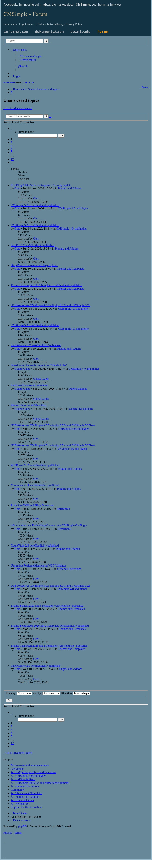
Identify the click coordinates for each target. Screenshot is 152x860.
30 (29, 82)
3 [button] (11, 145)
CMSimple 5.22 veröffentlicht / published (35, 325)
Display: (11, 693)
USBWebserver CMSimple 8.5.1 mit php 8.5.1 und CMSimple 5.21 (50, 585)
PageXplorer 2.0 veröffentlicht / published (35, 665)
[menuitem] (30, 56)
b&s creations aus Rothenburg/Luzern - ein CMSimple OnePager (49, 525)
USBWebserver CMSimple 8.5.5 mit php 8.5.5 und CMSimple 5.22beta (53, 425)
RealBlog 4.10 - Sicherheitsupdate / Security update (41, 185)
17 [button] (12, 159)
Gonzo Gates (22, 368)
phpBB (22, 826)
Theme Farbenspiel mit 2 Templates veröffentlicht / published (46, 285)
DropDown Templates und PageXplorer (34, 265)
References (63, 508)
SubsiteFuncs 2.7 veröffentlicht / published (36, 345)
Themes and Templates (70, 268)
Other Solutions (78, 388)
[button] (12, 128)
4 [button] (11, 149)
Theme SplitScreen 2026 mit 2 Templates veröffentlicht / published (50, 625)
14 (26, 82)
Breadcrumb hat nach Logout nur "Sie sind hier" (39, 365)
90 (33, 82)
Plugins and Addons (70, 188)
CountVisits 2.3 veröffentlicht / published (35, 545)
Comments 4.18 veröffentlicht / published (35, 485)
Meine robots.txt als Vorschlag (28, 405)
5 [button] (11, 152)
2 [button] (11, 142)
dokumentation (49, 32)
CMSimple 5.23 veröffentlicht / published (35, 225)
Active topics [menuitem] (9, 82)
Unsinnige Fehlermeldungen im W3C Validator (38, 565)
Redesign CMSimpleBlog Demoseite (32, 505)
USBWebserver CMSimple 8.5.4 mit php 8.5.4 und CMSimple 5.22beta (53, 445)
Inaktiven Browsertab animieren (29, 385)
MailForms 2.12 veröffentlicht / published (35, 465)
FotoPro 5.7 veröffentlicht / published (32, 245)
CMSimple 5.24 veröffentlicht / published (35, 205)
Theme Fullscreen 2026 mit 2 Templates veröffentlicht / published (49, 645)
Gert (17, 188)
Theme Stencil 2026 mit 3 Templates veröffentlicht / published (47, 605)
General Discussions (81, 408)
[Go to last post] (40, 198)
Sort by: (37, 693)
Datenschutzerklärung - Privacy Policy (60, 24)
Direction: (67, 693)
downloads (80, 32)
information (16, 32)
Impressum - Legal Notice (19, 24)
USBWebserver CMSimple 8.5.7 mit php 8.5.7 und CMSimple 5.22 (50, 305)
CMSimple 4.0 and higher (73, 208)
